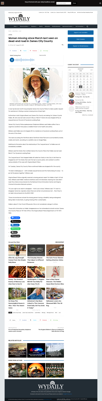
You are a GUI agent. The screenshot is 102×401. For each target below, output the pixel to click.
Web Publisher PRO (48, 399)
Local (20, 31)
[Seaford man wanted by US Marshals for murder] (36, 350)
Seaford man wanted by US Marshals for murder (36, 355)
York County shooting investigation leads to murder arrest (55, 354)
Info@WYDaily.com (67, 394)
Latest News (15, 31)
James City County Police (28, 312)
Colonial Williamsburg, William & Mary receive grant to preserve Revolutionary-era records (17, 353)
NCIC (56, 312)
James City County (17, 312)
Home (9, 31)
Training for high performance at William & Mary (55, 374)
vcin (60, 312)
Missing (43, 312)
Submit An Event (73, 64)
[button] (87, 26)
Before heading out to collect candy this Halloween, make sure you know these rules (36, 374)
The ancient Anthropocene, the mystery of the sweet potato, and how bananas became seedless (17, 373)
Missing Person (50, 312)
